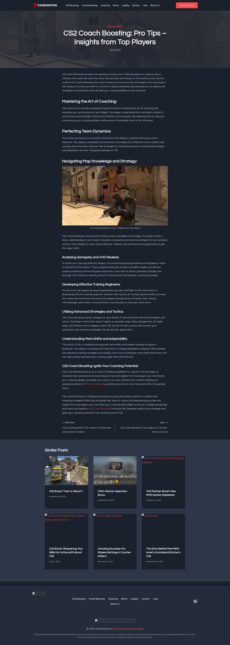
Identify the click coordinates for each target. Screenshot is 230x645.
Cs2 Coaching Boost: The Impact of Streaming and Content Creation (86, 427)
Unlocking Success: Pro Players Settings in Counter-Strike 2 (114, 552)
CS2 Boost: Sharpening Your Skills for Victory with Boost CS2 (66, 552)
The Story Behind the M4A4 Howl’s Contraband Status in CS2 (163, 552)
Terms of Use (120, 628)
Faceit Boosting (90, 5)
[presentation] (66, 470)
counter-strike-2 (115, 27)
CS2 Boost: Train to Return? (66, 491)
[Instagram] (195, 601)
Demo (116, 5)
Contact (136, 5)
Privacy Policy (136, 628)
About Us (154, 5)
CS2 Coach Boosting (95, 384)
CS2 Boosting (72, 5)
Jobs (145, 5)
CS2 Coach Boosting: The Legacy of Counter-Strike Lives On (144, 427)
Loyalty (125, 5)
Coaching (105, 5)
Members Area (187, 5)
